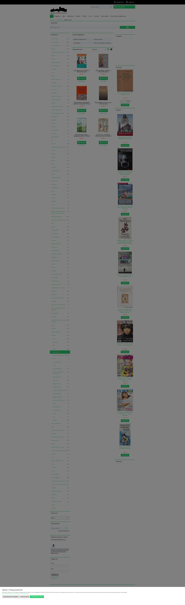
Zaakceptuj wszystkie (37, 596)
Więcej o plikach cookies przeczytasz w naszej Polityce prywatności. (15, 593)
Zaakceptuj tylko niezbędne (10, 596)
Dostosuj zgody (25, 596)
